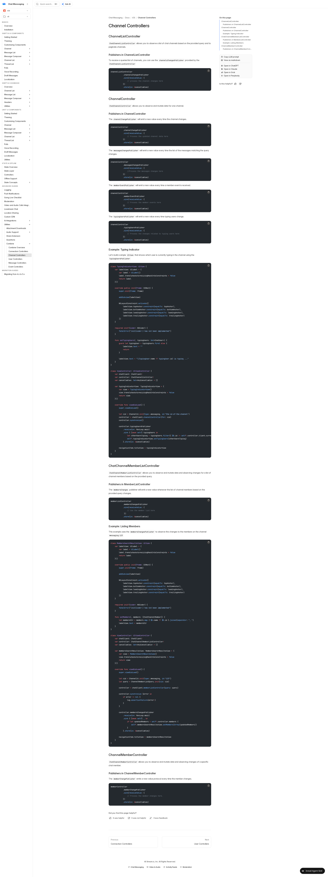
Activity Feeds (171, 867)
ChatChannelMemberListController (134, 466)
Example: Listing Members (124, 526)
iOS (8, 11)
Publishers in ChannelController (235, 30)
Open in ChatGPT (231, 66)
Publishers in (129, 54)
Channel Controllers (147, 18)
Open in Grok (229, 72)
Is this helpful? (226, 84)
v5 (8, 17)
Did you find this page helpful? (122, 813)
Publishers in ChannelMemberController (237, 49)
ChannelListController (124, 36)
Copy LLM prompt (231, 57)
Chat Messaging (115, 18)
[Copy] (208, 70)
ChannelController (122, 99)
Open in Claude (230, 69)
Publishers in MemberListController (237, 40)
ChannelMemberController (128, 755)
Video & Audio (154, 867)
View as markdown (232, 60)
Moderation (187, 867)
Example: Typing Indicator (124, 249)
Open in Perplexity (232, 76)
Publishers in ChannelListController (237, 24)
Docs (127, 18)
